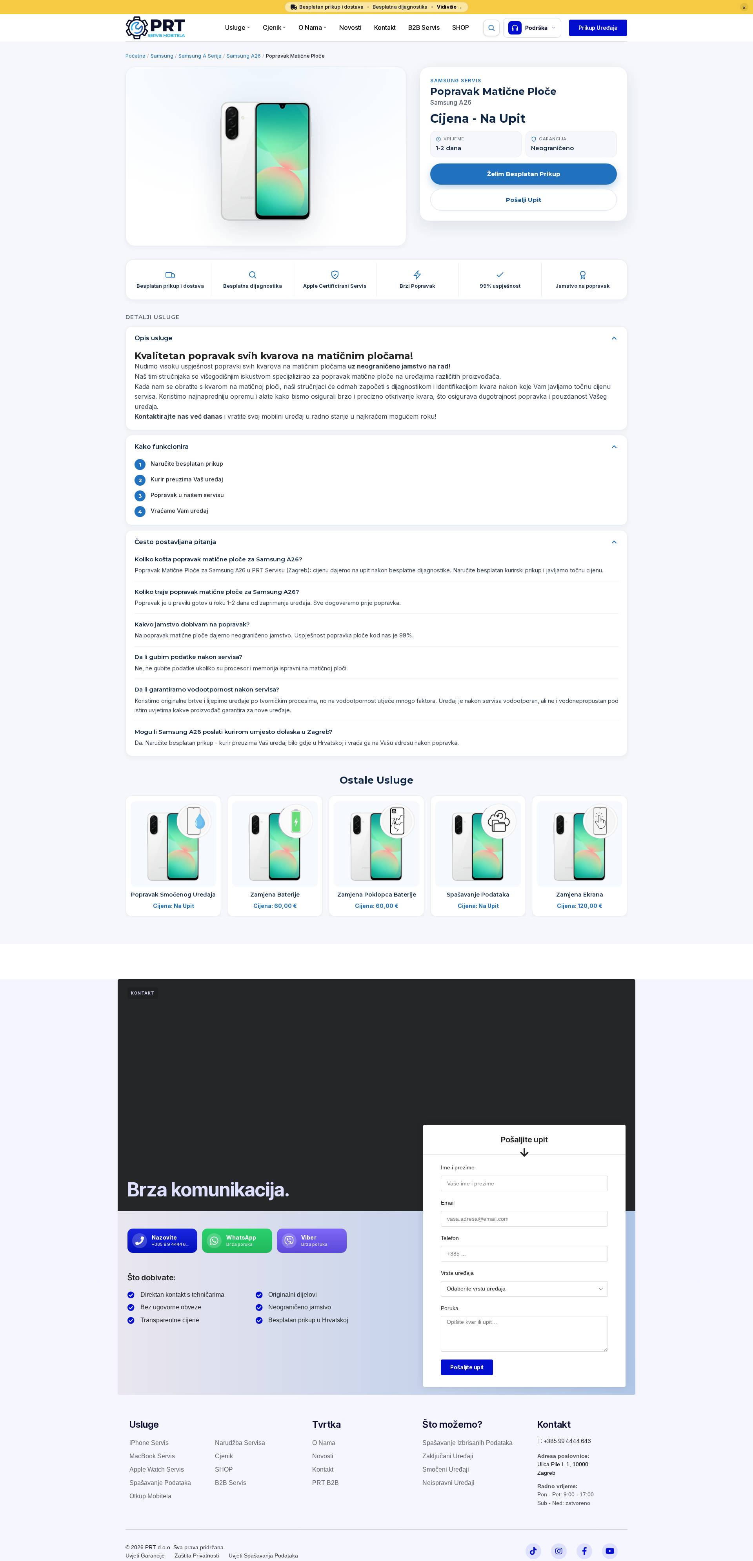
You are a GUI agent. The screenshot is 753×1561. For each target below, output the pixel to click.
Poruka (449, 1308)
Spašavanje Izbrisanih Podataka (467, 1442)
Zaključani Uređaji (447, 1456)
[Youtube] (610, 1551)
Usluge (235, 27)
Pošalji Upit (523, 199)
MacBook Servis (152, 1456)
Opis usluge (154, 338)
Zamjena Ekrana (579, 894)
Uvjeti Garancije (145, 1555)
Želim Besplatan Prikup (523, 174)
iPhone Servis (149, 1442)
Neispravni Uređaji (448, 1482)
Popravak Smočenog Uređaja (173, 894)
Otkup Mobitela (150, 1496)
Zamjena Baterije (275, 894)
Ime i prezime (458, 1167)
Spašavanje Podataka (478, 894)
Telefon (450, 1238)
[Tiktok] (533, 1551)
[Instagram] (559, 1551)
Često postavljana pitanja (175, 542)
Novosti (350, 27)
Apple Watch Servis (156, 1469)
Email (448, 1203)
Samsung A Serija (200, 56)
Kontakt (385, 27)
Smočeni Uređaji (445, 1469)
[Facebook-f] (584, 1551)
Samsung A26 (244, 56)
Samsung (162, 56)
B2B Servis (424, 27)
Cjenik (272, 27)
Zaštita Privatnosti (197, 1555)
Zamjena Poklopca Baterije (376, 894)
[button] (598, 28)
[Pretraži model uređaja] (491, 28)
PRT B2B (325, 1482)
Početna (136, 56)
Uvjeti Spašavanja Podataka (263, 1555)
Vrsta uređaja (457, 1273)
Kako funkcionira (162, 446)
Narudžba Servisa (240, 1442)
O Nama (310, 27)
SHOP (224, 1469)
